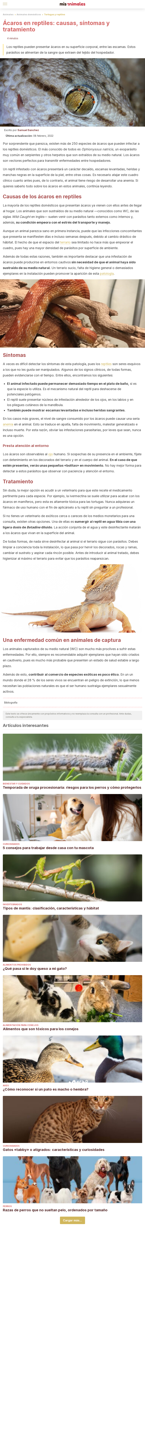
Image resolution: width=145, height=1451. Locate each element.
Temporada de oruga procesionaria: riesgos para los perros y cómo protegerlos (72, 787)
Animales (8, 14)
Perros (7, 1206)
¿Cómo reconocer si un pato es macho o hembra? (45, 1089)
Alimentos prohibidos (17, 964)
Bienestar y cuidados (16, 783)
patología (107, 273)
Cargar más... (72, 1220)
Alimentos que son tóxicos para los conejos (41, 1029)
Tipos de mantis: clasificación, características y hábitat (51, 908)
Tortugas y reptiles (54, 14)
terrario (65, 242)
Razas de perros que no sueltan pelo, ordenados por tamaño (55, 1210)
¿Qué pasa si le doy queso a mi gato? (35, 968)
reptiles (106, 364)
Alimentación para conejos (20, 1025)
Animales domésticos (29, 14)
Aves (6, 1085)
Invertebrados (12, 904)
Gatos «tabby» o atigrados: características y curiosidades (54, 1150)
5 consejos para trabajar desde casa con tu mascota (48, 848)
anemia (8, 424)
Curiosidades (11, 844)
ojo (50, 454)
